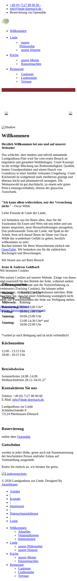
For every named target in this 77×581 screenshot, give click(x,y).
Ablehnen (22, 306)
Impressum (38, 310)
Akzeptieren (8, 306)
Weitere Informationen (14, 310)
